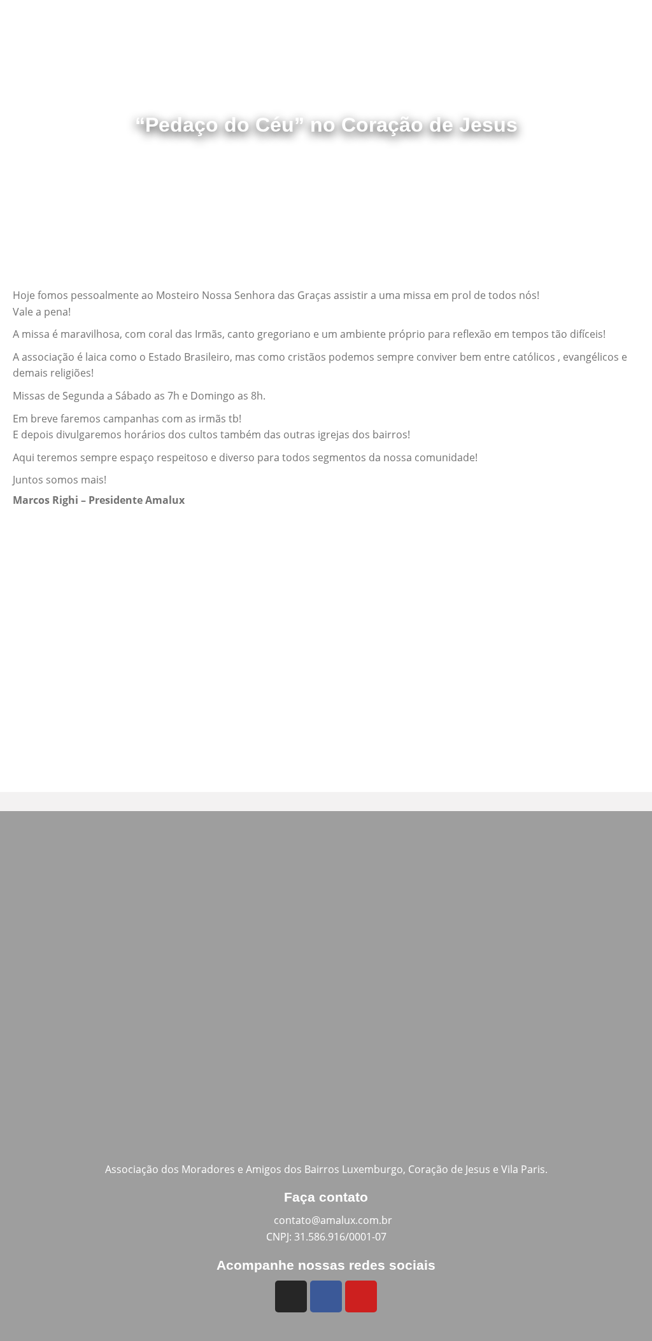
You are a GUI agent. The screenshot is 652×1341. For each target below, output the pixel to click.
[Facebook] (326, 1296)
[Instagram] (291, 1296)
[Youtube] (361, 1296)
